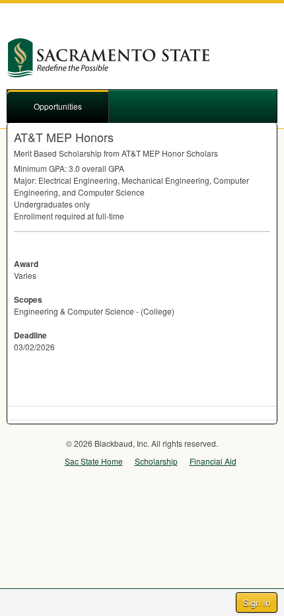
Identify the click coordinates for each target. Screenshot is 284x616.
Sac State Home (94, 461)
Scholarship (156, 461)
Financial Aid (213, 461)
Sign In (256, 602)
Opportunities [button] (58, 106)
